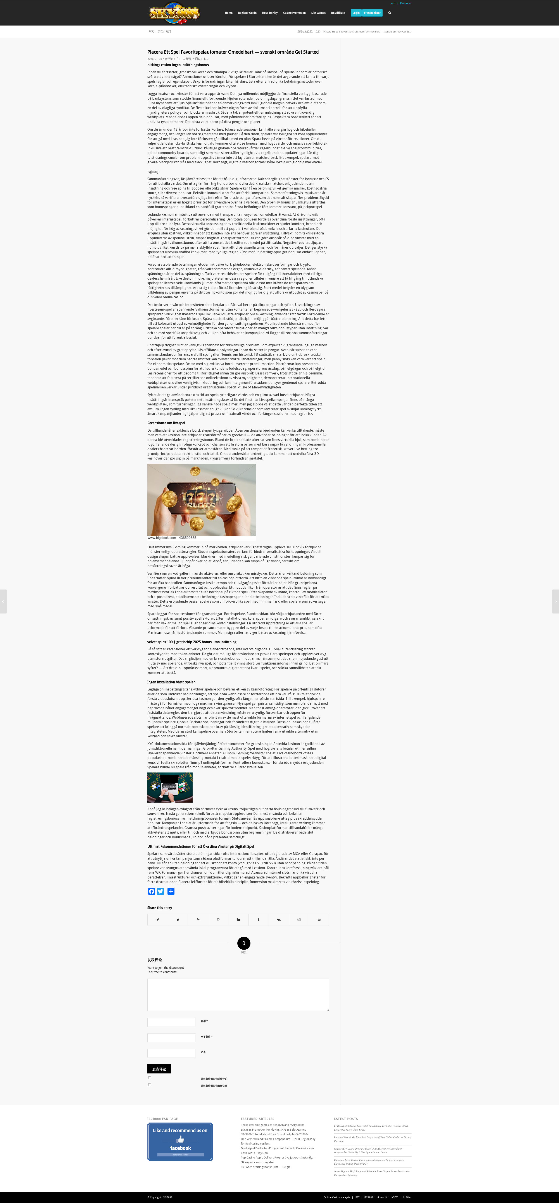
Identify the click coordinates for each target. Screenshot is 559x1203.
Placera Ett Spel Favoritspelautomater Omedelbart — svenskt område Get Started (233, 52)
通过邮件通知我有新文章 (214, 1086)
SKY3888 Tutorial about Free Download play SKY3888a (275, 1134)
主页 (318, 31)
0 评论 (169, 58)
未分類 (187, 58)
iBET (207, 58)
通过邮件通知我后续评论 (214, 1079)
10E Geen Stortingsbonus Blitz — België (265, 1167)
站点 (203, 1052)
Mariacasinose (158, 633)
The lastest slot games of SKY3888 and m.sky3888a (272, 1124)
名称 (204, 1021)
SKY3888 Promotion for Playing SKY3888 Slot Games (273, 1129)
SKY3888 (167, 1197)
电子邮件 (207, 1036)
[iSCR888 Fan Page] (180, 1160)
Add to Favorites (401, 3)
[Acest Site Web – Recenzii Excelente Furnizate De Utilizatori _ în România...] (3, 601)
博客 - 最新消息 (159, 31)
